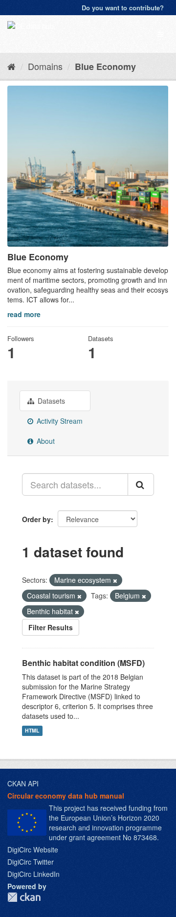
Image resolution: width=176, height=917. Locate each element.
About (45, 441)
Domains (45, 66)
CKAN (24, 897)
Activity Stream (59, 421)
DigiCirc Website (32, 849)
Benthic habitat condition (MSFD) (83, 662)
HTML (32, 730)
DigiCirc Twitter (30, 862)
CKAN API (23, 783)
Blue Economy (105, 66)
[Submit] (141, 484)
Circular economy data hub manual (65, 796)
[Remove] (115, 580)
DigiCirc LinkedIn (33, 874)
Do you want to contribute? (123, 7)
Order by (36, 519)
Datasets (50, 401)
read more (24, 314)
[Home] (11, 66)
